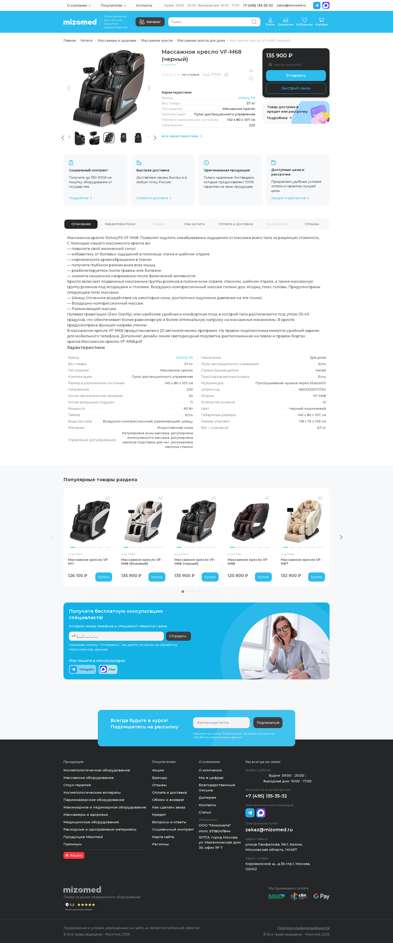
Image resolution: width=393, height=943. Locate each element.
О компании (210, 770)
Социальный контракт (173, 829)
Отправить (177, 636)
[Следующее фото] (107, 521)
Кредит (159, 814)
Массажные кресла (157, 40)
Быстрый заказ (296, 88)
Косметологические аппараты (92, 792)
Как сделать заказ (168, 807)
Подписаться (268, 723)
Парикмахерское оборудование (93, 800)
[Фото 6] (107, 547)
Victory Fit (246, 98)
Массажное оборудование (88, 777)
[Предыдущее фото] (72, 521)
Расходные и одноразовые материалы (99, 829)
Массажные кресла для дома (201, 40)
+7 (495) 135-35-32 (258, 5)
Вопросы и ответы (169, 822)
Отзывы (159, 785)
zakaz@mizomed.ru (291, 5)
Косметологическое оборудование (96, 770)
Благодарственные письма (217, 787)
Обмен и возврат (168, 800)
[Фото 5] (100, 547)
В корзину (296, 75)
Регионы (160, 844)
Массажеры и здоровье (117, 40)
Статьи (205, 812)
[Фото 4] (93, 547)
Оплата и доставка (169, 792)
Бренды (159, 777)
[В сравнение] (251, 70)
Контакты (144, 5)
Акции (158, 770)
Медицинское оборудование (91, 822)
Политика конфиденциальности (303, 928)
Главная (69, 40)
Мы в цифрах (211, 777)
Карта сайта (163, 837)
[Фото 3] (87, 547)
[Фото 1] (73, 547)
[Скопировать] (226, 74)
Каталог (154, 22)
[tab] (81, 224)
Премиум (72, 844)
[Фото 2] (80, 547)
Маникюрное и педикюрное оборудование (104, 807)
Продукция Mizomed (83, 837)
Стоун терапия (77, 785)
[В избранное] (251, 79)
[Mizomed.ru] (79, 22)
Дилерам (207, 797)
